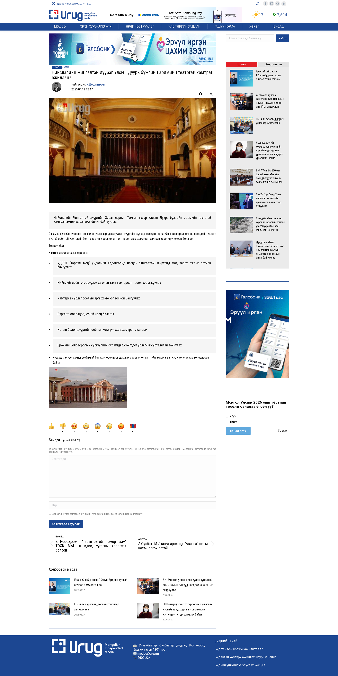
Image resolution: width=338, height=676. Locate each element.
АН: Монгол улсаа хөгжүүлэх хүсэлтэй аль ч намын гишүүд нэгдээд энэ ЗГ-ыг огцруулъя (188, 585)
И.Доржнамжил (96, 84)
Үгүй (232, 416)
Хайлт (283, 38)
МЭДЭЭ (66, 67)
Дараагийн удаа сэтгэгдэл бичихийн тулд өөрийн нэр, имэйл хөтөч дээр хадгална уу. (97, 513)
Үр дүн (282, 430)
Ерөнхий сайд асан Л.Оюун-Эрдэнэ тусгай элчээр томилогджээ (100, 582)
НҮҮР (57, 67)
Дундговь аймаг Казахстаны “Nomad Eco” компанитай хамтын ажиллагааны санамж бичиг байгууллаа (270, 250)
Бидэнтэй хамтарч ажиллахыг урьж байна (245, 657)
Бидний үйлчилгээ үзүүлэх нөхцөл (240, 665)
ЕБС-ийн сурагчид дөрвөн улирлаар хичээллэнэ (96, 606)
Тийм (233, 422)
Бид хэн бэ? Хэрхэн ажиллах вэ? (239, 649)
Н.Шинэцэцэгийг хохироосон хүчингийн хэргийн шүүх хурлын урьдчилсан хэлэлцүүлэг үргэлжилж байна (187, 609)
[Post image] (59, 586)
